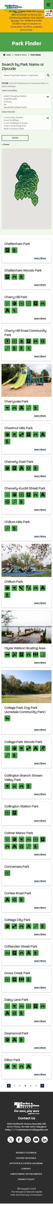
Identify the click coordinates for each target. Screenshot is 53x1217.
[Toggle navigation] (48, 4)
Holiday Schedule (26, 1158)
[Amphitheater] (26, 99)
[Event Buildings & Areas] (26, 123)
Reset (6, 144)
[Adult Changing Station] (26, 96)
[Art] (26, 104)
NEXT (42, 1086)
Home (8, 55)
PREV (9, 1086)
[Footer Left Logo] (26, 1108)
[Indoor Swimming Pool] (26, 126)
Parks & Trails (21, 55)
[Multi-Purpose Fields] (26, 129)
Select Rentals (8, 112)
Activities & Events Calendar (26, 1163)
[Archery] (26, 102)
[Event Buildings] (26, 120)
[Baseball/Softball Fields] (26, 107)
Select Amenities (9, 91)
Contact (26, 1169)
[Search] (48, 75)
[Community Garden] (26, 117)
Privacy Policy (26, 1179)
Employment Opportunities (26, 1174)
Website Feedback (26, 1153)
